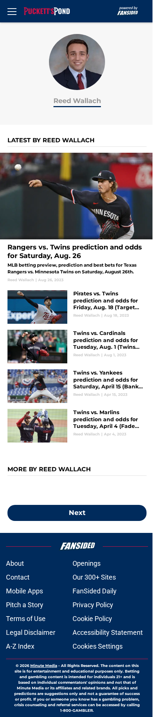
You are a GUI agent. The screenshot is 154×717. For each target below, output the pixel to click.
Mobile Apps (24, 591)
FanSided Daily (95, 591)
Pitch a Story (24, 605)
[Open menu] (11, 11)
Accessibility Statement (108, 632)
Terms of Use (26, 619)
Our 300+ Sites (94, 577)
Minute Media (43, 665)
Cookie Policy (92, 619)
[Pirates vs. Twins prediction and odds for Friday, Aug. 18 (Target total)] (77, 307)
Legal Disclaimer (30, 632)
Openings (87, 563)
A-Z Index (20, 646)
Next (77, 513)
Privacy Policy (93, 605)
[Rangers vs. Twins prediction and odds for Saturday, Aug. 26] (77, 218)
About (15, 563)
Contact (18, 577)
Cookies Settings (98, 646)
